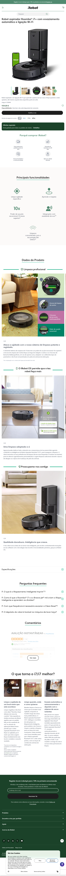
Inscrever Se (33, 796)
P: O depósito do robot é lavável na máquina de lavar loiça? (29, 612)
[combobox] (33, 14)
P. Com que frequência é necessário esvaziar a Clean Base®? (29, 606)
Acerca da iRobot (8, 830)
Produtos (5, 813)
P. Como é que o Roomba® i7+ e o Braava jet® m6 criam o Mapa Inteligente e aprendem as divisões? (31, 598)
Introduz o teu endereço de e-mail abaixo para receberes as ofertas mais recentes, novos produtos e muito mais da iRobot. (33, 785)
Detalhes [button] (36, 128)
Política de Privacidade (8, 847)
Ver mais (33, 658)
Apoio (4, 824)
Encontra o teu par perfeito (11, 819)
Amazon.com (8, 753)
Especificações (8, 569)
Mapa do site (18, 847)
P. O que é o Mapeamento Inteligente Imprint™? (23, 591)
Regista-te (49, 2)
